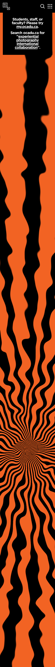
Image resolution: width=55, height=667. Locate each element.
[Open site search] (42, 6)
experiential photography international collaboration (27, 42)
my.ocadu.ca (27, 26)
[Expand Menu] (50, 6)
